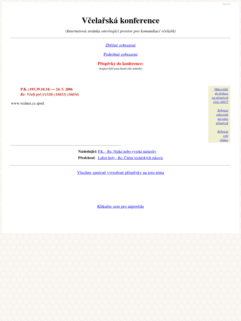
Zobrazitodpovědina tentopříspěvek (222, 116)
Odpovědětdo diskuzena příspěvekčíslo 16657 (220, 95)
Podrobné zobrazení (120, 54)
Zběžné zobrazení (120, 45)
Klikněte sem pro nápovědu (120, 206)
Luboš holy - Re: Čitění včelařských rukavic (130, 157)
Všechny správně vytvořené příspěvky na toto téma (120, 172)
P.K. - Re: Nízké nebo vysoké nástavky (127, 151)
